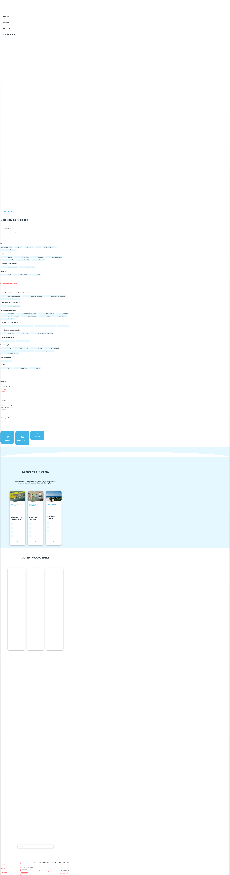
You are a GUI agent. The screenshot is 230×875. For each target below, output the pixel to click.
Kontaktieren (24, 873)
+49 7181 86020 (25, 869)
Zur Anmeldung (44, 870)
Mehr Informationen (10, 283)
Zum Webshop (63, 873)
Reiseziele (3, 864)
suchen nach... (21, 846)
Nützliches (3, 872)
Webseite (2, 391)
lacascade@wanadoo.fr (6, 389)
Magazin (3, 868)
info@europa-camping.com (27, 867)
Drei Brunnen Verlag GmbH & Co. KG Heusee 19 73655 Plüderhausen (29, 864)
